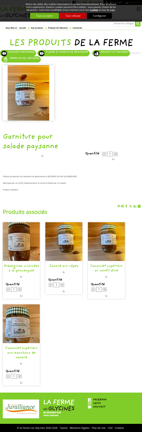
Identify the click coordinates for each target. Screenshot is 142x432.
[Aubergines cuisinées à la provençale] (21, 241)
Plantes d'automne (21, 52)
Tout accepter (44, 15)
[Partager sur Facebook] (127, 206)
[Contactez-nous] (106, 407)
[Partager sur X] (131, 206)
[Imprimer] (123, 206)
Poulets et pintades (115, 52)
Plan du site (99, 428)
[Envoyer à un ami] (119, 206)
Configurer (99, 15)
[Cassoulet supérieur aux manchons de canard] (21, 323)
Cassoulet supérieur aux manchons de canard (21, 353)
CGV (110, 428)
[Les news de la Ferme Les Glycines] (106, 403)
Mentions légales (80, 428)
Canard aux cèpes (63, 266)
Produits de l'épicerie (58, 28)
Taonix (64, 428)
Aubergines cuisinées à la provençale (21, 269)
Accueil (22, 28)
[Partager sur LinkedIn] (135, 206)
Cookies (94, 10)
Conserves (77, 28)
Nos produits (37, 28)
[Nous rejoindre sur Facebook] (106, 400)
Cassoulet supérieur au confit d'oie (106, 269)
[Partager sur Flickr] (140, 206)
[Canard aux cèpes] (63, 241)
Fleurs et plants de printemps (67, 52)
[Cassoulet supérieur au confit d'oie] (106, 241)
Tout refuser (73, 15)
